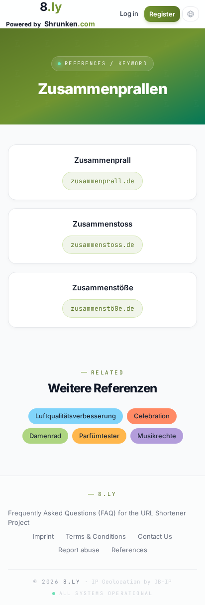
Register (162, 14)
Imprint (43, 536)
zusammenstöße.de (102, 308)
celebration (152, 416)
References (129, 550)
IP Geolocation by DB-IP (132, 581)
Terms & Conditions (96, 536)
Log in (129, 13)
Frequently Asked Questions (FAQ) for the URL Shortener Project (97, 518)
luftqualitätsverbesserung (75, 416)
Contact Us (155, 536)
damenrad (45, 436)
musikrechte (156, 436)
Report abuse (79, 550)
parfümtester (99, 436)
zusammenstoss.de (102, 245)
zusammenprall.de (102, 181)
